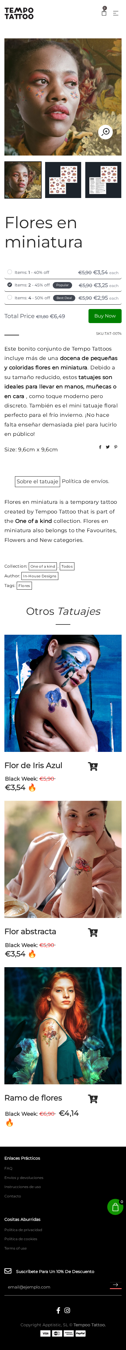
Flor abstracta (30, 931)
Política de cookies (20, 1239)
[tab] (37, 482)
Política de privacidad (23, 1230)
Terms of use (15, 1248)
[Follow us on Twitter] (108, 447)
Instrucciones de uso (22, 1187)
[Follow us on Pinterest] (115, 447)
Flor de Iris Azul (33, 765)
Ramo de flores (33, 1097)
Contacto (12, 1196)
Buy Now (105, 316)
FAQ (8, 1168)
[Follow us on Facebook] (100, 447)
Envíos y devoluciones (23, 1177)
